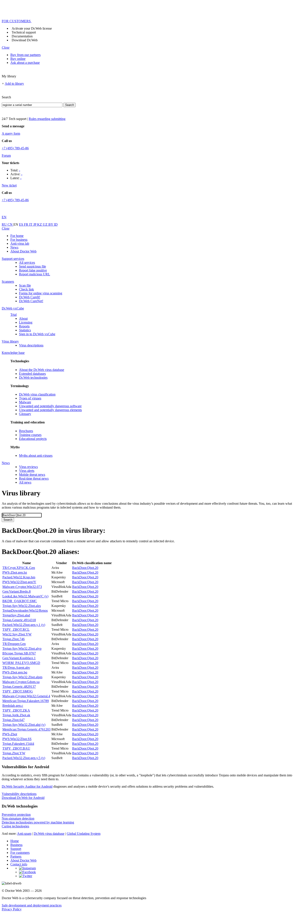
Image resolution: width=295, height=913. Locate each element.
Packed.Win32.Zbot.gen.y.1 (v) (23, 625)
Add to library (14, 83)
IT (31, 224)
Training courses (30, 435)
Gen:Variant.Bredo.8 (16, 591)
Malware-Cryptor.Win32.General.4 (26, 696)
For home (17, 236)
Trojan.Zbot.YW (13, 753)
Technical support (24, 32)
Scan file (25, 285)
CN (10, 224)
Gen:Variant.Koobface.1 (19, 658)
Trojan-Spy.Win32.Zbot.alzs (21, 606)
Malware (25, 402)
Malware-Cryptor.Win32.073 (22, 587)
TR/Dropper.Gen (14, 644)
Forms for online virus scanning (40, 293)
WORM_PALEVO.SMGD (21, 663)
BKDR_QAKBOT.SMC (19, 601)
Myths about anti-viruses (35, 455)
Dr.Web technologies (33, 377)
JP (35, 224)
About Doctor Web (23, 251)
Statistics (25, 330)
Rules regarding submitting (47, 119)
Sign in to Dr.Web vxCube (37, 334)
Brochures (26, 431)
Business (16, 845)
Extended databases (32, 373)
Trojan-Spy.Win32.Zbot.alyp (21, 648)
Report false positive (33, 270)
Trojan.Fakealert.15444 (18, 743)
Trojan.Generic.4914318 (19, 620)
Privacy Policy (12, 909)
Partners (15, 856)
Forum (6, 155)
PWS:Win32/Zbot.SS (17, 739)
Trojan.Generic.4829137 (19, 686)
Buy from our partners (25, 55)
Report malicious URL (34, 274)
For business (18, 239)
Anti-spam (24, 833)
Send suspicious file (32, 266)
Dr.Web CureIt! (29, 297)
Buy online (17, 59)
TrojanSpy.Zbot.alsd (16, 615)
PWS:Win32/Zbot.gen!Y (19, 582)
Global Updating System (83, 833)
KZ (40, 224)
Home (14, 841)
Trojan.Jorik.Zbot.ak (16, 715)
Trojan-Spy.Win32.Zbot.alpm (22, 677)
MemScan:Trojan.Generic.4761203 (26, 729)
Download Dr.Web (25, 40)
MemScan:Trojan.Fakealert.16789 (25, 701)
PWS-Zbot (9, 734)
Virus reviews (28, 467)
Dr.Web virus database (49, 833)
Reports (24, 326)
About (23, 318)
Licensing (25, 322)
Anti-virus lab (19, 243)
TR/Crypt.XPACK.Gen (18, 568)
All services (27, 262)
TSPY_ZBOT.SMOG (17, 691)
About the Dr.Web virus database (41, 370)
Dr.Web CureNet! (31, 301)
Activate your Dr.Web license (32, 28)
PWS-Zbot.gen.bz (14, 572)
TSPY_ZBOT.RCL (16, 629)
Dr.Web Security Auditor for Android (27, 786)
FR (26, 224)
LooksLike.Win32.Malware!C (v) (25, 596)
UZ (45, 224)
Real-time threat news (34, 478)
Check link (26, 289)
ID (56, 224)
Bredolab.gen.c (12, 705)
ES (21, 224)
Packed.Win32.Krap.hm (18, 577)
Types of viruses (30, 398)
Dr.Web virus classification (37, 394)
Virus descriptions (31, 345)
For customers (20, 852)
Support (15, 849)
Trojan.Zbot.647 (13, 720)
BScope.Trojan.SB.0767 (19, 653)
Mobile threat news (32, 474)
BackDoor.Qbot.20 (85, 568)
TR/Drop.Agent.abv (16, 667)
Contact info (18, 864)
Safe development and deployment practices (32, 905)
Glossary (25, 414)
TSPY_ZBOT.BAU (16, 748)
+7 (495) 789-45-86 (15, 148)
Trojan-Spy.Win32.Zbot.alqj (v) (23, 724)
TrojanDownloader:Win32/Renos (25, 610)
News (14, 247)
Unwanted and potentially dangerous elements (50, 410)
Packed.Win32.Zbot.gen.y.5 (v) (23, 758)
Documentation (22, 36)
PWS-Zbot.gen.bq (14, 672)
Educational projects (33, 439)
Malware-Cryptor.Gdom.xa (21, 682)
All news (25, 482)
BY (51, 224)
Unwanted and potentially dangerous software (50, 406)
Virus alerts (26, 470)
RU (5, 224)
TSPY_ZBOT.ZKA (16, 710)
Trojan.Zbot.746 (13, 639)
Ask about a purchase (25, 62)
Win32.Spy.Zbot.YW (17, 634)
